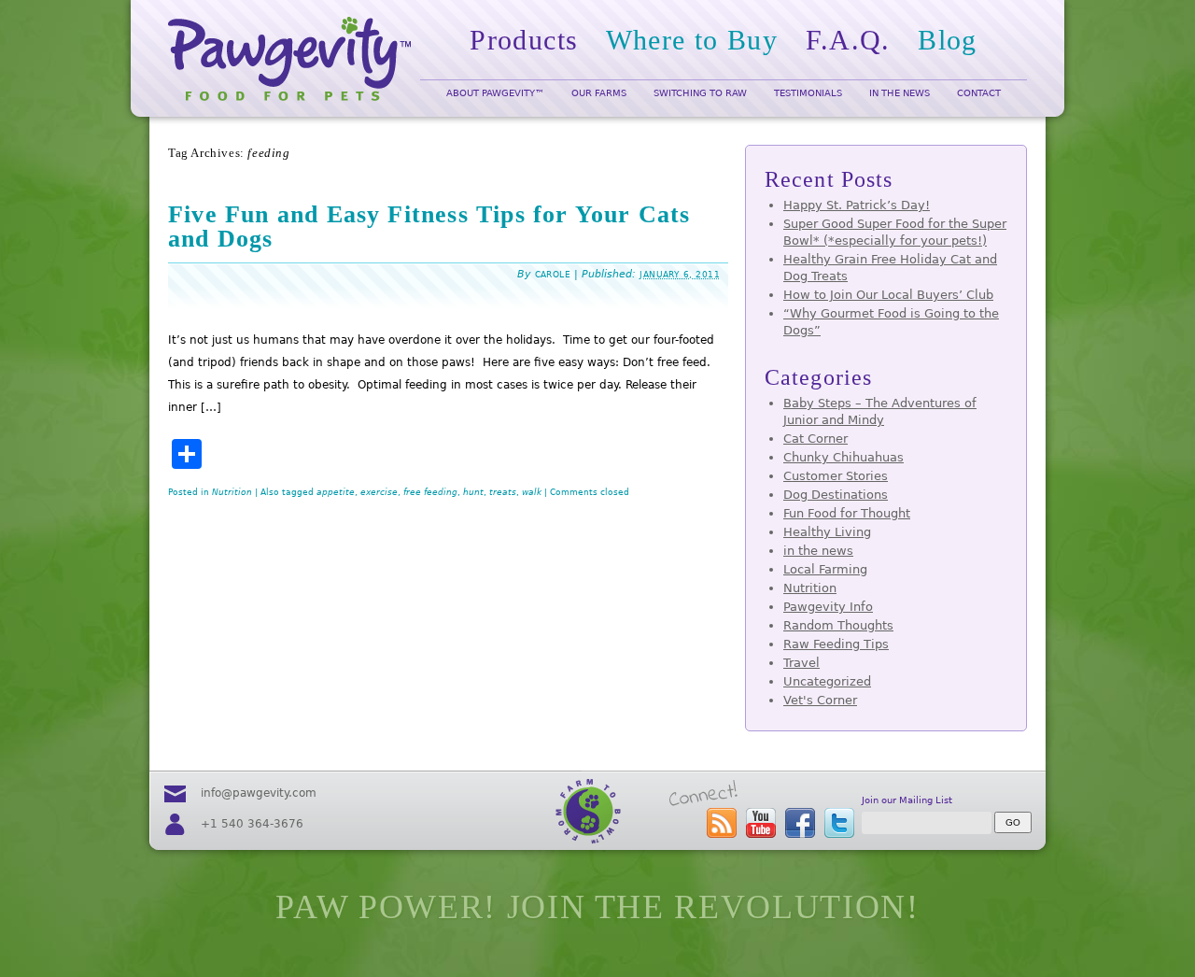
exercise (379, 492)
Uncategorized (827, 681)
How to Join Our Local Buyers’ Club (888, 295)
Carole (553, 274)
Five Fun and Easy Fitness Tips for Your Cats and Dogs (429, 226)
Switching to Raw (700, 93)
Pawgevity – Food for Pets (289, 58)
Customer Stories (835, 476)
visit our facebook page (800, 823)
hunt (473, 492)
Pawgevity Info (828, 607)
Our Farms (598, 93)
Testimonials (808, 93)
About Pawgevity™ (495, 93)
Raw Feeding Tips (836, 644)
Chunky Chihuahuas (843, 457)
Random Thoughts (838, 625)
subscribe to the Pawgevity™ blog (722, 823)
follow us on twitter (839, 823)
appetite (335, 492)
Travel (801, 663)
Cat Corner (815, 439)
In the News (899, 93)
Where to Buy (692, 39)
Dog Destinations (835, 495)
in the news (818, 551)
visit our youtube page (761, 823)
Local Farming (825, 569)
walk (531, 492)
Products (524, 39)
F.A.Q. (848, 39)
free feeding (430, 492)
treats (502, 492)
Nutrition (232, 492)
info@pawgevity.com (258, 793)
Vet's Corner (820, 700)
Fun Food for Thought (846, 513)
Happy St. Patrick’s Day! (856, 205)
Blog (947, 39)
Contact (979, 93)
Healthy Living (827, 532)
